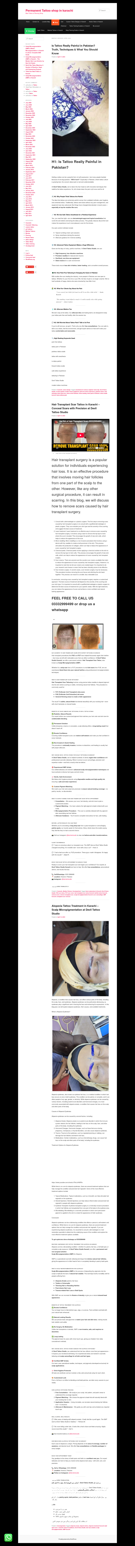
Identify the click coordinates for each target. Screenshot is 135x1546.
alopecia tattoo (84, 1526)
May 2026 (28, 107)
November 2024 (30, 128)
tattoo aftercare (61, 393)
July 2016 (28, 186)
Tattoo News (29, 242)
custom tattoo (30, 227)
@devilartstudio (71, 835)
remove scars (56, 895)
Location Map (46, 22)
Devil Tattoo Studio (80, 1527)
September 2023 (30, 140)
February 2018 (30, 167)
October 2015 (30, 195)
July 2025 (28, 119)
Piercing (28, 235)
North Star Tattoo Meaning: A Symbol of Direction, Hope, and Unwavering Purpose (34, 67)
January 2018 (30, 169)
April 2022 (29, 151)
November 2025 (30, 115)
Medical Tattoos (67, 891)
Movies (28, 233)
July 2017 (28, 176)
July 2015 (28, 197)
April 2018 (29, 163)
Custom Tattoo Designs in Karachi (76, 22)
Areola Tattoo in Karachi (96, 22)
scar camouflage (98, 895)
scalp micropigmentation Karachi (83, 895)
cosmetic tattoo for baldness (66, 1527)
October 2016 (30, 184)
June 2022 (29, 149)
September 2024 (30, 130)
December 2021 (30, 153)
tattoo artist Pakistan (72, 393)
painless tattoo (100, 391)
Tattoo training (30, 244)
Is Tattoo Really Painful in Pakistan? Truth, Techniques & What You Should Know (75, 49)
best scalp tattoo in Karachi (93, 891)
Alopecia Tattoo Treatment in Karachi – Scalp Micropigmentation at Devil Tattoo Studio (76, 909)
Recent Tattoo (30, 237)
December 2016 (30, 182)
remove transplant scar (66, 895)
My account (96, 26)
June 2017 (29, 178)
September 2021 (30, 155)
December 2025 (30, 113)
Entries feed (29, 255)
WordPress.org (30, 259)
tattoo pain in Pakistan (93, 393)
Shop (56, 22)
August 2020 (29, 161)
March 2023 (29, 144)
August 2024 (29, 132)
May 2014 (28, 213)
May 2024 (28, 134)
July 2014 (28, 211)
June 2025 (29, 121)
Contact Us (36, 22)
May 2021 (28, 157)
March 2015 (29, 205)
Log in (28, 253)
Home (27, 22)
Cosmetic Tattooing (31, 225)
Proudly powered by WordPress (67, 1539)
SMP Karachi (66, 1529)
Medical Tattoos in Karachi (55, 30)
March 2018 (29, 165)
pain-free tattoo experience (87, 391)
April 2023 (29, 142)
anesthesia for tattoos (82, 390)
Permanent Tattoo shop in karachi (49, 10)
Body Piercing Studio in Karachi (75, 30)
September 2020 (30, 159)
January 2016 (30, 190)
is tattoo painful (60, 391)
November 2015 (30, 192)
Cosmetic (59, 390)
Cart (62, 22)
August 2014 (29, 209)
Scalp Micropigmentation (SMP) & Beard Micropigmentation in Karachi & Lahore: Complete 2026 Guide (35, 50)
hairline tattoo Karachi (100, 893)
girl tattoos (29, 229)
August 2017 (29, 174)
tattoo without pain (62, 395)
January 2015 (30, 207)
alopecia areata (74, 1526)
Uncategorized (76, 891)
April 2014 (29, 215)
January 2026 (30, 111)
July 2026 (28, 103)
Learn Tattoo (40, 30)
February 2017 (30, 180)
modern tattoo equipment (72, 391)
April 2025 (29, 126)
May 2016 (28, 188)
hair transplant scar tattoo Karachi (84, 893)
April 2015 (29, 203)
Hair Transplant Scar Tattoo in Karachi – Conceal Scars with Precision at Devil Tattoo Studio (76, 408)
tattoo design (66, 390)
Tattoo (35, 85)
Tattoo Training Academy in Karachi (79, 26)
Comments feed (30, 257)
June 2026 (29, 105)
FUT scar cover (69, 893)
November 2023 (30, 136)
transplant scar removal (63, 896)
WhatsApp (31, 31)
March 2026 (29, 109)
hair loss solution (91, 1527)
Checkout (63, 26)
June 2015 (29, 199)
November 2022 (30, 146)
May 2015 (28, 201)
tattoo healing (83, 393)
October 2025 (30, 117)
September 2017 (30, 172)
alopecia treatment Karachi (96, 1526)
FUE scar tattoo (60, 893)
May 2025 (28, 124)
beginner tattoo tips (94, 390)
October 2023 (30, 138)
